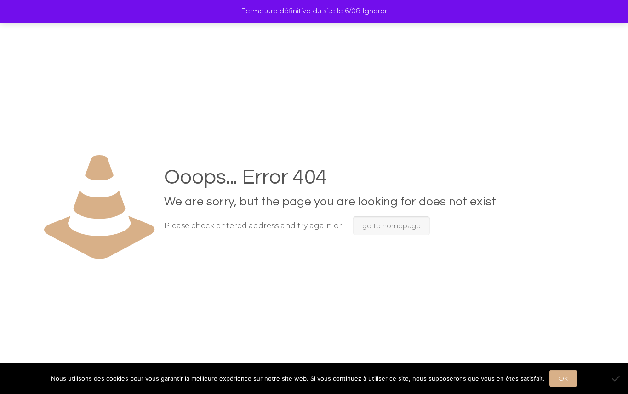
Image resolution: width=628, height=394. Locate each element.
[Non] (616, 378)
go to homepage (391, 225)
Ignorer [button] (374, 10)
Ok (563, 378)
